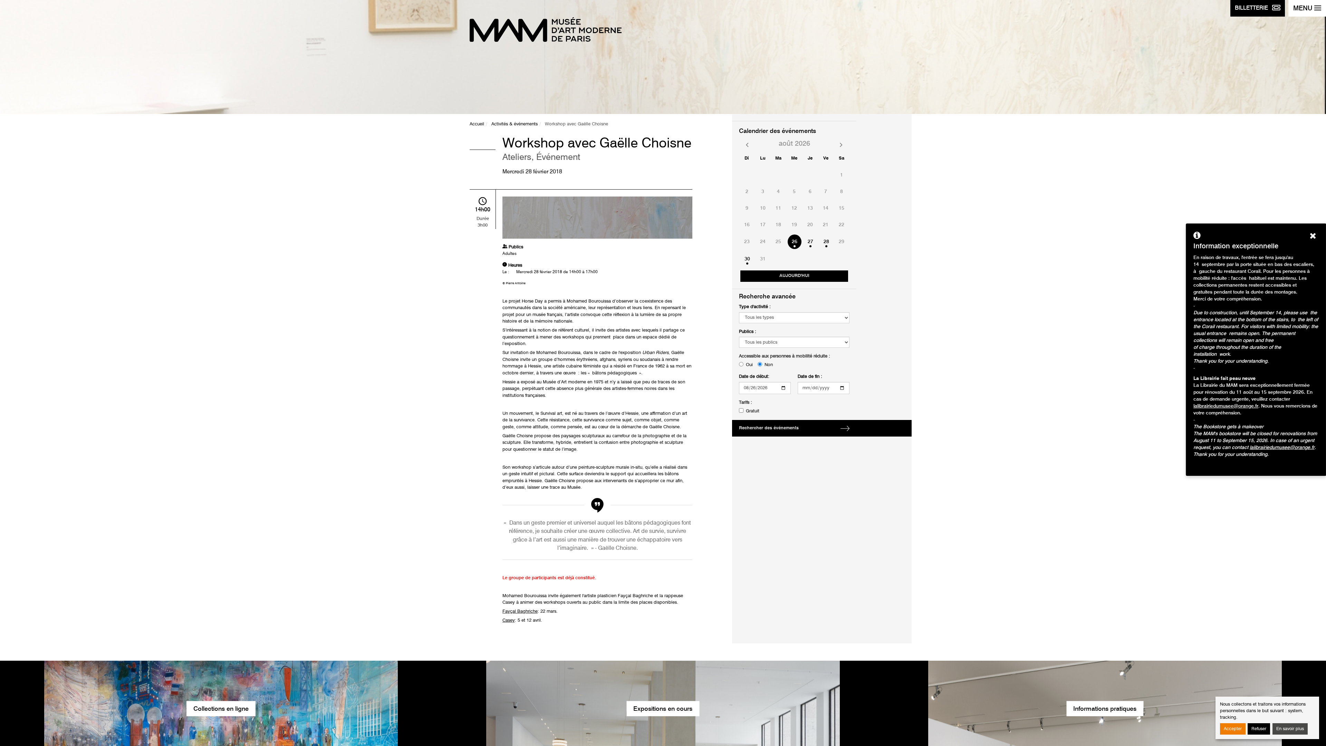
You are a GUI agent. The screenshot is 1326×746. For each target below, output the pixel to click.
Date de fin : (810, 376)
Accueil (477, 124)
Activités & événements (514, 124)
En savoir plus (1290, 729)
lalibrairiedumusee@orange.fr (1225, 406)
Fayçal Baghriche (520, 611)
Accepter (1233, 729)
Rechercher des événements (769, 428)
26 (794, 241)
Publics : (747, 331)
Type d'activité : (755, 307)
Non (769, 365)
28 (826, 241)
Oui (749, 365)
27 (810, 241)
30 (747, 259)
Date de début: (754, 376)
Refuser (1258, 729)
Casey (508, 620)
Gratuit (752, 411)
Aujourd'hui (794, 276)
